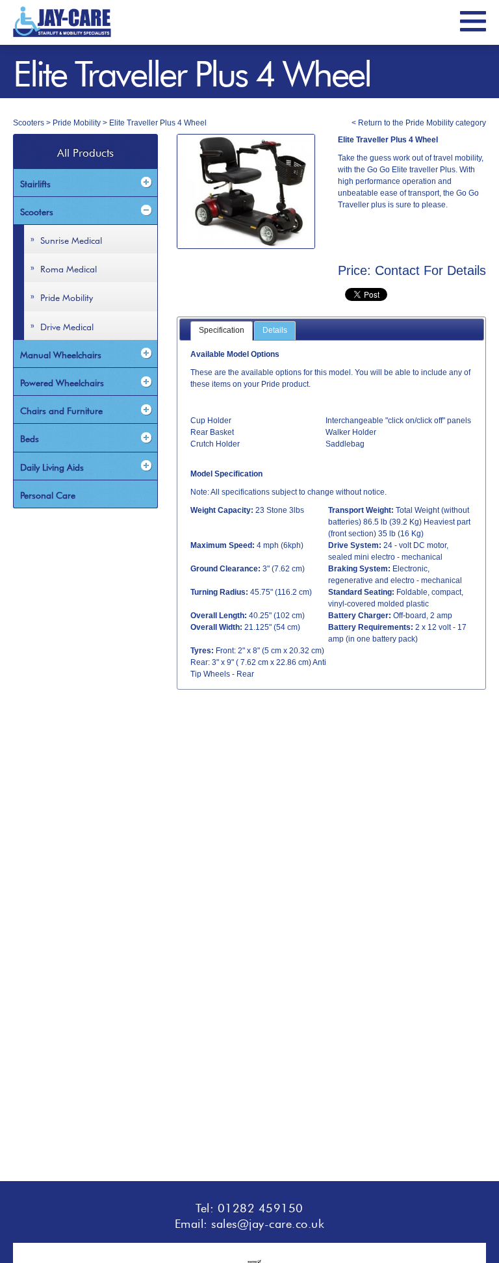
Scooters (28, 122)
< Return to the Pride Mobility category (419, 122)
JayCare (62, 22)
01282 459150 (260, 1206)
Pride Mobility (77, 122)
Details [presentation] (274, 330)
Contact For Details (430, 270)
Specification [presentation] (221, 330)
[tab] (221, 331)
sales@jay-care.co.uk (267, 1222)
